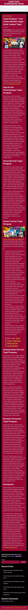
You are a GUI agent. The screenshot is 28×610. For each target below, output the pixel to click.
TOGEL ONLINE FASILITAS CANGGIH (12, 239)
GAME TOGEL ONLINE (7, 16)
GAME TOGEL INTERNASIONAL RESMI (16, 607)
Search (3, 559)
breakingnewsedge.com (11, 547)
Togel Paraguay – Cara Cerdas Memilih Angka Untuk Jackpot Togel (13, 21)
